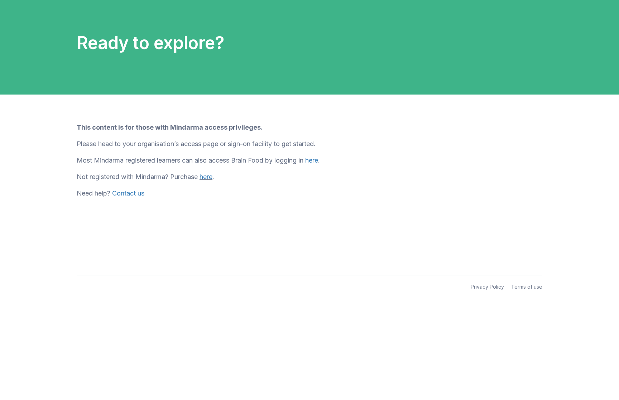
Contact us (128, 193)
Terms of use (526, 287)
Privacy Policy (487, 287)
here (311, 160)
